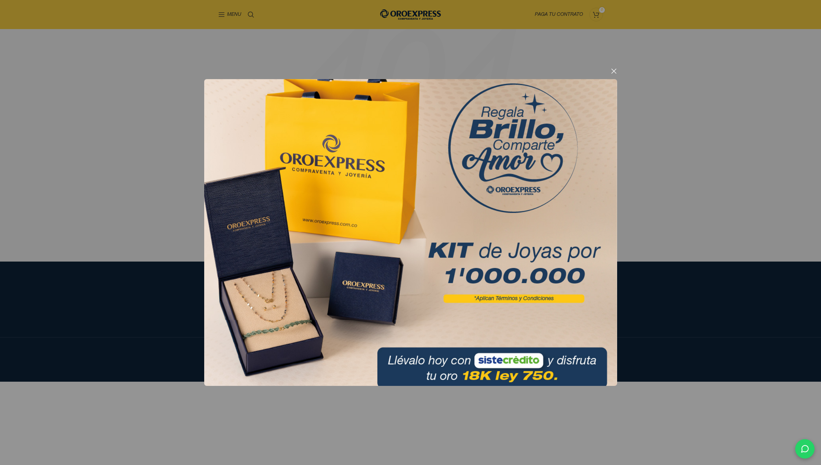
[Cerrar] (614, 71)
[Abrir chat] (805, 449)
